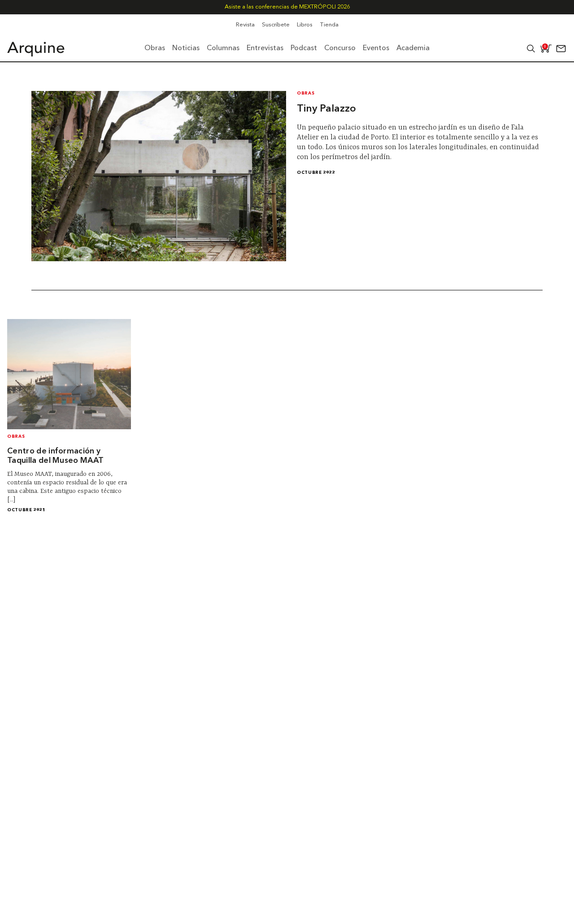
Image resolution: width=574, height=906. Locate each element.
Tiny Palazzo (326, 109)
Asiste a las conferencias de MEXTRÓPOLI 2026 (287, 7)
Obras (305, 93)
